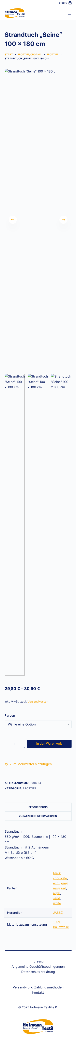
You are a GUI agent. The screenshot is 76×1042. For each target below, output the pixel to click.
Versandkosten (38, 701)
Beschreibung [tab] (38, 807)
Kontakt (38, 992)
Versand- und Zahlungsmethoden (38, 987)
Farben (10, 715)
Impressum (38, 961)
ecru (56, 883)
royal (56, 893)
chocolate (60, 878)
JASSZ (58, 913)
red (63, 888)
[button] (28, 764)
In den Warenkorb (49, 743)
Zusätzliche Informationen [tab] (38, 815)
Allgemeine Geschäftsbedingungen (38, 966)
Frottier (29, 788)
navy (56, 888)
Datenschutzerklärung (38, 972)
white (57, 903)
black (57, 873)
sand (56, 898)
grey (64, 883)
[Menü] (70, 13)
